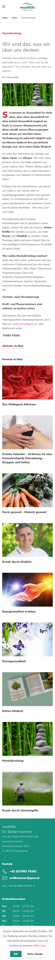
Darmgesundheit (14, 661)
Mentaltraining (13, 761)
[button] (3, 6)
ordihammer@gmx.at (24, 324)
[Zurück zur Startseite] (27, 6)
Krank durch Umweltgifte (20, 810)
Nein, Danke (35, 954)
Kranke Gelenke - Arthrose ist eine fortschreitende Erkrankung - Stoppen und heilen (27, 458)
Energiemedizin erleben (19, 612)
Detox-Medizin (12, 711)
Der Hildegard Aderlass (19, 404)
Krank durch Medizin (17, 562)
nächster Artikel (12, 346)
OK (16, 954)
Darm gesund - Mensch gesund (24, 512)
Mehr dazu (40, 945)
